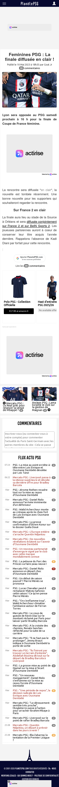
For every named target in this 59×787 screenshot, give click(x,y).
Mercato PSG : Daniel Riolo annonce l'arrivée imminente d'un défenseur (30, 502)
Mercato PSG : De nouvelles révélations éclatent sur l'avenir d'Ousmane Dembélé (31, 541)
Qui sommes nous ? (25, 775)
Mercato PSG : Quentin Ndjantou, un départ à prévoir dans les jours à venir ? (30, 728)
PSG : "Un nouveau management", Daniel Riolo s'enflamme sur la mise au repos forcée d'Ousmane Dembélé (29, 680)
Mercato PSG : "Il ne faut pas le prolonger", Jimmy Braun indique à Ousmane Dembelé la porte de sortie (31, 641)
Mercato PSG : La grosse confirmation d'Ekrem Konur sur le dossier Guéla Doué (32, 524)
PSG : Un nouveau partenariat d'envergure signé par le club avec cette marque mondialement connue (30, 552)
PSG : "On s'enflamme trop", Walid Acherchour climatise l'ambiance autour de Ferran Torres (29, 604)
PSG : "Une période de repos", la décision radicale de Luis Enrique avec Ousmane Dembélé (31, 694)
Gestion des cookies (30, 779)
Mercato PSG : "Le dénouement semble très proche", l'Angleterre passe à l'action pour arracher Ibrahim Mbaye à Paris (31, 708)
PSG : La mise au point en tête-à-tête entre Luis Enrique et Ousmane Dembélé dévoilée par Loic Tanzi (32, 468)
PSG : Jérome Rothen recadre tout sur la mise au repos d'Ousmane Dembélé (30, 492)
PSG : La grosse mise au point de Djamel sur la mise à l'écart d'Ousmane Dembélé (32, 668)
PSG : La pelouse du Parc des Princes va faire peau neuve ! (30, 562)
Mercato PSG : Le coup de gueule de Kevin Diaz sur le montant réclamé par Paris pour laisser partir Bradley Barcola (32, 617)
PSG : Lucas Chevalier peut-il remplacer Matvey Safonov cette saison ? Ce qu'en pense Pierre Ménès (30, 592)
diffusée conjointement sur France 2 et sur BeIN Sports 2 (29, 223)
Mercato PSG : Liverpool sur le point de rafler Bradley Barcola (31, 719)
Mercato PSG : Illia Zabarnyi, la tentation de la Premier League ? (31, 737)
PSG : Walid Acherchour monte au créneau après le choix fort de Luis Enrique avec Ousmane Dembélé (31, 513)
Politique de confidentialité (46, 775)
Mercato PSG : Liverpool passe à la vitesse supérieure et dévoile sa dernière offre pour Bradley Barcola (31, 481)
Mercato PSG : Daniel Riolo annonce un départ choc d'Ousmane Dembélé (28, 571)
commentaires (30, 68)
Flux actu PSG (29, 457)
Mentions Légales (8, 775)
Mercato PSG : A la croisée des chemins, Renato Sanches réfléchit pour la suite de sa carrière (30, 629)
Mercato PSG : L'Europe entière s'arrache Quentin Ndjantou (31, 533)
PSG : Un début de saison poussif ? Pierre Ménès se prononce (28, 581)
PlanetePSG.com (22, 768)
